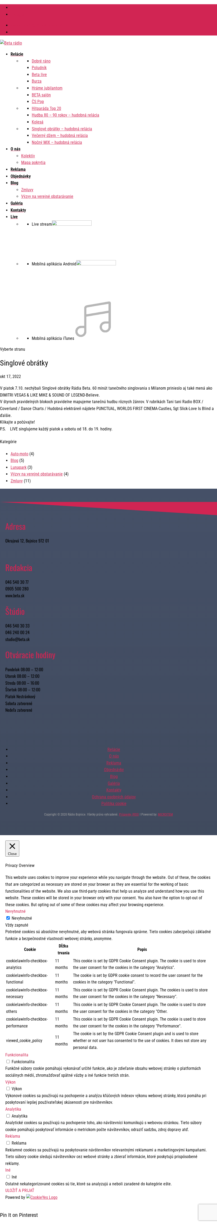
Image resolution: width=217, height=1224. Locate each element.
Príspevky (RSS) (129, 814)
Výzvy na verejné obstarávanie (37, 25)
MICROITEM (165, 814)
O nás (114, 756)
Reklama (113, 762)
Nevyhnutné (22, 918)
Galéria (114, 783)
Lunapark (18, 467)
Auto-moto (19, 453)
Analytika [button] (13, 1109)
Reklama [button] (12, 1136)
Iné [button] (8, 1170)
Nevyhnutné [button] (15, 911)
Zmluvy (17, 32)
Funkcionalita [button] (16, 1054)
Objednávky (114, 769)
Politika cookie (113, 803)
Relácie (113, 749)
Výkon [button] (10, 1082)
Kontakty (113, 790)
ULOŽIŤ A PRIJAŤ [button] (19, 1190)
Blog (14, 460)
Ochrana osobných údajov (114, 796)
